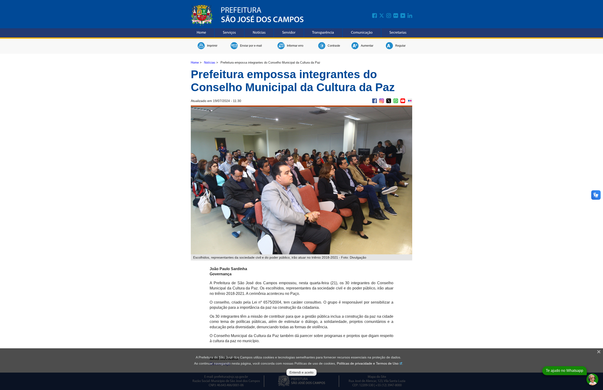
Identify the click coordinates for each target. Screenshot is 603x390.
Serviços (229, 33)
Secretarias (397, 33)
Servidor (288, 33)
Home (201, 33)
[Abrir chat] (592, 379)
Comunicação (362, 33)
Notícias (259, 33)
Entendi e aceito (301, 372)
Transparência (323, 33)
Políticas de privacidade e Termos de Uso (368, 363)
